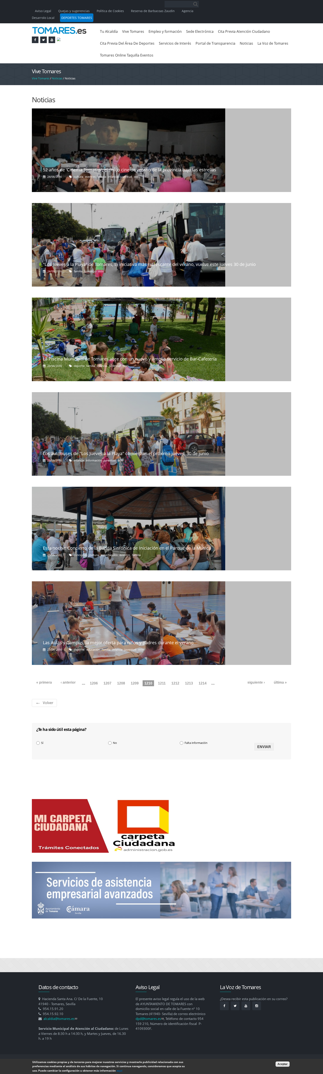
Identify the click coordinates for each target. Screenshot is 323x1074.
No (115, 743)
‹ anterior (68, 682)
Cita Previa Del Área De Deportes (127, 43)
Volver (48, 702)
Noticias (246, 43)
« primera (44, 682)
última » (280, 682)
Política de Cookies (110, 11)
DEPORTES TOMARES (76, 18)
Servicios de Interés (175, 43)
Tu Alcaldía (109, 31)
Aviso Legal (43, 11)
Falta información (196, 743)
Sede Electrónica (200, 31)
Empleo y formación (165, 31)
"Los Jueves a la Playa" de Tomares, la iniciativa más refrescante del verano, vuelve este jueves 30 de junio (149, 264)
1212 (175, 683)
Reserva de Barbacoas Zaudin (153, 11)
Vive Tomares (133, 31)
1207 (107, 683)
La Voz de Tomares (273, 43)
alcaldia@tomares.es (60, 1018)
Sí (42, 743)
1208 (121, 683)
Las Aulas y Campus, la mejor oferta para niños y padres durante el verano (118, 643)
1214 (203, 683)
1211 (162, 683)
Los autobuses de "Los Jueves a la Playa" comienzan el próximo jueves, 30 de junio (126, 453)
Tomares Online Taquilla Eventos (126, 55)
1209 (135, 683)
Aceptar (283, 1064)
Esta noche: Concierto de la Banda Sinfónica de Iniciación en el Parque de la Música (127, 548)
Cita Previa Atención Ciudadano (244, 31)
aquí (119, 1070)
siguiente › (256, 682)
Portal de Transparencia (215, 43)
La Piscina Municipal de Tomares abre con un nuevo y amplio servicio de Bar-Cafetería (130, 359)
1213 (189, 683)
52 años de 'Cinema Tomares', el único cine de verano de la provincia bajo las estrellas (129, 170)
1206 (94, 683)
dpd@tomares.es (150, 1018)
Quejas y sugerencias (74, 11)
